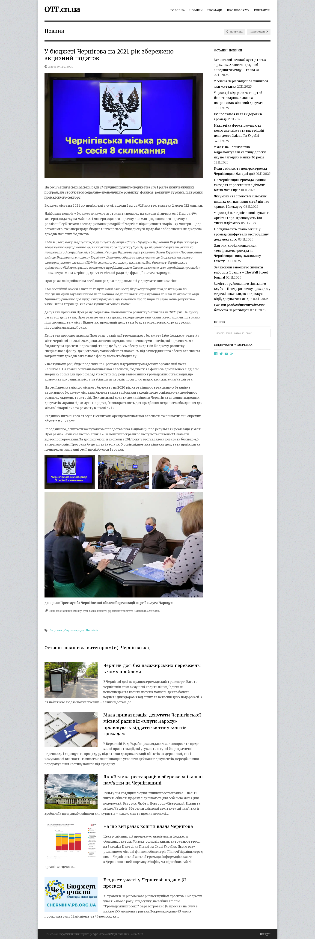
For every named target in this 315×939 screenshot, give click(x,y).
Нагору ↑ (265, 934)
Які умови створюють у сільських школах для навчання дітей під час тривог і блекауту (241, 201)
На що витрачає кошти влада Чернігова (148, 826)
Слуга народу (74, 630)
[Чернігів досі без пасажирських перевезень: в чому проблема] (71, 680)
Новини (196, 10)
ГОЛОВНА (177, 10)
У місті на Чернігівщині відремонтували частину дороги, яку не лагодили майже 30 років (240, 152)
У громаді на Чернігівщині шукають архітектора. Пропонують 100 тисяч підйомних (242, 218)
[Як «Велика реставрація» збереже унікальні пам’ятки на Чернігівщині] (71, 792)
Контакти (262, 10)
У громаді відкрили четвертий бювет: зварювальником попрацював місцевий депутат (238, 98)
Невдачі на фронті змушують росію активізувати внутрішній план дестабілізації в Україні (239, 131)
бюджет (56, 630)
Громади (214, 10)
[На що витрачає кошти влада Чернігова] (71, 841)
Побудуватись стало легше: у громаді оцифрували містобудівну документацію (241, 234)
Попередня (257, 31)
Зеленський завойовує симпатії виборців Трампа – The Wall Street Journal (241, 272)
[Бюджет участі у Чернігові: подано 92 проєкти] (71, 895)
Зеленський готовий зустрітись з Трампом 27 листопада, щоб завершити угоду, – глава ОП (240, 65)
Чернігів (92, 630)
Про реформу (238, 10)
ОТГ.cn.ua (62, 9)
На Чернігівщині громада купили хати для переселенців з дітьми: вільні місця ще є (240, 185)
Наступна (236, 31)
